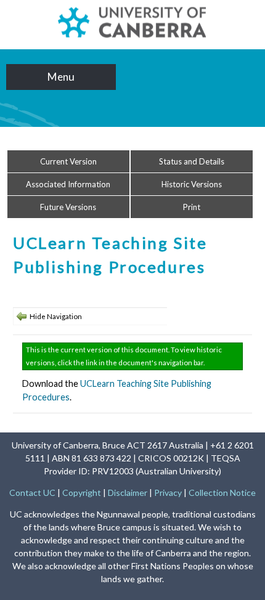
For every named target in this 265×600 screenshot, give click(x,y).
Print (191, 207)
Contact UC (32, 492)
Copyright (81, 492)
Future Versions (68, 207)
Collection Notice (222, 492)
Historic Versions (191, 184)
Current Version (68, 161)
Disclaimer (127, 492)
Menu (61, 76)
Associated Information (68, 184)
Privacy (168, 492)
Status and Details (191, 161)
